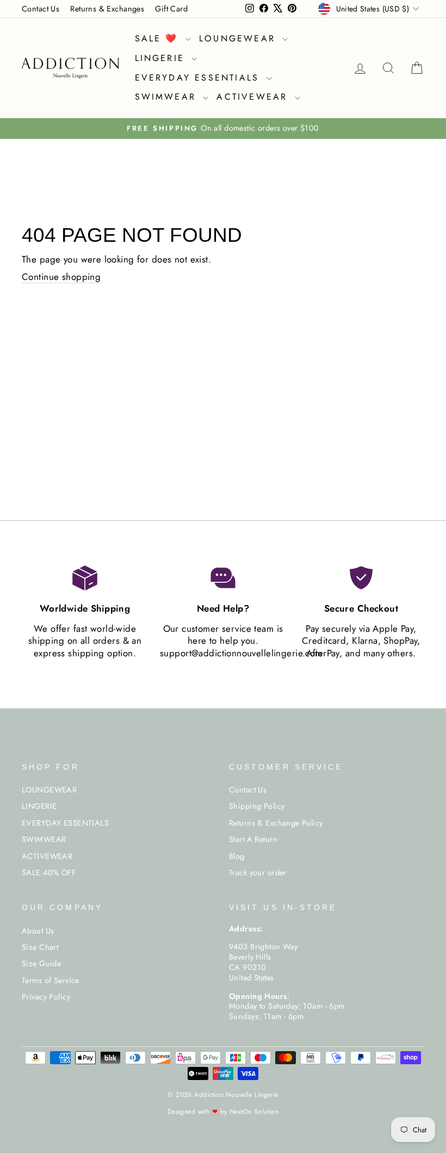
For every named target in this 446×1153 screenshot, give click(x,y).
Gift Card (171, 8)
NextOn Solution (254, 1112)
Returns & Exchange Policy (276, 823)
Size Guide (41, 963)
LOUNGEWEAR (239, 38)
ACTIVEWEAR (254, 96)
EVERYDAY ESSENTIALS (199, 77)
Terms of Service (50, 980)
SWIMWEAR (168, 96)
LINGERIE (162, 58)
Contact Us (40, 8)
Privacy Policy (46, 996)
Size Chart (40, 947)
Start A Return (253, 839)
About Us (38, 930)
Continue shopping (61, 277)
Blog (237, 856)
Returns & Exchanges (107, 8)
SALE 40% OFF (49, 872)
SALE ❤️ (159, 38)
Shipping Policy (256, 806)
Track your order (258, 872)
